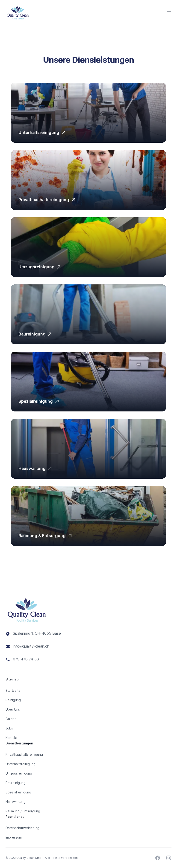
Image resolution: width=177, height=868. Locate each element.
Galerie (11, 719)
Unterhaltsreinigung (38, 132)
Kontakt (11, 738)
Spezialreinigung (35, 401)
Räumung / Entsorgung (23, 811)
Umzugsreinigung (36, 266)
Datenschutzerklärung (22, 828)
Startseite (13, 690)
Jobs (9, 728)
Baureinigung (32, 334)
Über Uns (13, 709)
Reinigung (13, 700)
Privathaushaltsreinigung (43, 199)
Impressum (14, 837)
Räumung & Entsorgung (42, 535)
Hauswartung (32, 468)
